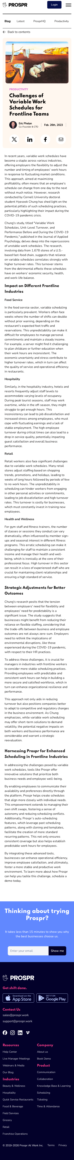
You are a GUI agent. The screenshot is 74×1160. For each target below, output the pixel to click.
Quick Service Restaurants (18, 1099)
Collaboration (45, 1079)
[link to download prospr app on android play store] (52, 998)
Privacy (62, 1145)
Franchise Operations (15, 1134)
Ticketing (42, 1099)
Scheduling (43, 1093)
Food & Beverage (13, 1106)
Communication (46, 1072)
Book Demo (44, 1058)
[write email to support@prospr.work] (17, 1022)
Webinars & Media (13, 1065)
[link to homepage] (22, 980)
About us (42, 1052)
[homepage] (15, 5)
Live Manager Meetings (16, 1058)
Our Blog (8, 1072)
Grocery (7, 1120)
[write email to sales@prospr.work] (16, 1016)
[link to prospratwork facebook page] (6, 1034)
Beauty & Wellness (14, 1086)
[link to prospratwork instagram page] (14, 1034)
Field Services (11, 1113)
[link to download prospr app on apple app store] (19, 998)
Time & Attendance (48, 1106)
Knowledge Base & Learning (54, 1086)
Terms (51, 1145)
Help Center (10, 1052)
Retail (6, 1127)
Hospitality (9, 1093)
